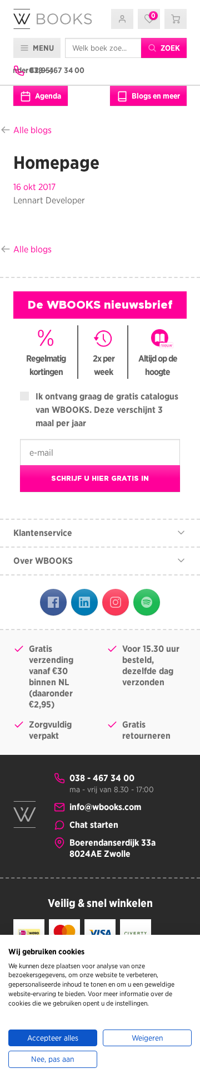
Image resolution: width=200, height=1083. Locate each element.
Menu (42, 47)
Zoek (169, 47)
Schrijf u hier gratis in (100, 478)
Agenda (47, 95)
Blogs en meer (155, 95)
